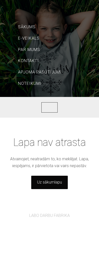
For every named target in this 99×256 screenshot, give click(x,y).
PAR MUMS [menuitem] (29, 49)
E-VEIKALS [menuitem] (29, 38)
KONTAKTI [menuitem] (28, 60)
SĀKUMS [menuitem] (27, 26)
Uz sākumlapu (49, 182)
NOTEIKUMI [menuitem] (29, 83)
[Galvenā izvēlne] (8, 8)
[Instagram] (55, 229)
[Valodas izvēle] (91, 8)
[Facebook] (44, 229)
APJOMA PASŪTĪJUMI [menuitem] (40, 72)
